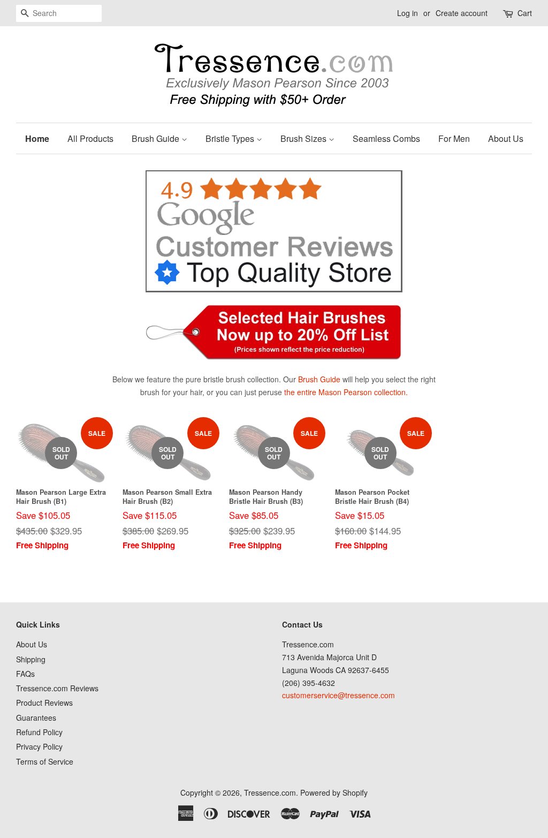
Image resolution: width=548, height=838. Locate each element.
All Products (90, 138)
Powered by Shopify (334, 792)
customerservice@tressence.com (338, 695)
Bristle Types (231, 138)
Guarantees (36, 717)
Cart (524, 12)
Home (37, 138)
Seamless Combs (386, 138)
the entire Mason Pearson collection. (346, 392)
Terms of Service (44, 761)
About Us (505, 138)
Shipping (30, 659)
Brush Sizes (304, 138)
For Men (454, 138)
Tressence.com (270, 792)
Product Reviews (44, 702)
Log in (407, 12)
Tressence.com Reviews (57, 688)
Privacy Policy (39, 746)
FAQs (25, 673)
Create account (462, 12)
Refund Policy (39, 732)
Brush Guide (156, 138)
